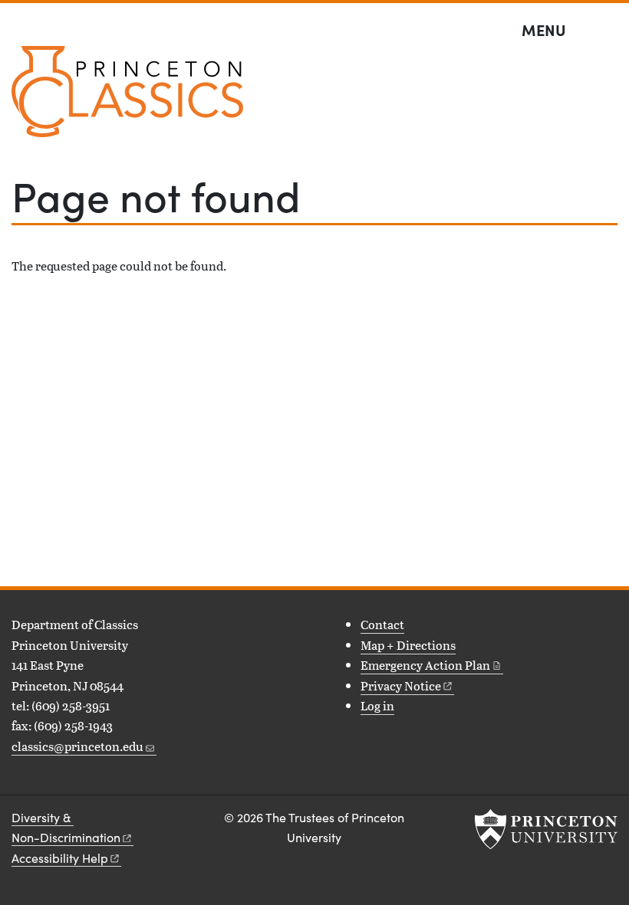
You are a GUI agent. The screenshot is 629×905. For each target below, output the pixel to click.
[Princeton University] (546, 829)
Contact (382, 624)
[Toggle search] (607, 30)
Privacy (401, 685)
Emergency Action (425, 665)
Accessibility (60, 858)
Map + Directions (408, 645)
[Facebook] (21, 781)
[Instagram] (44, 781)
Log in (377, 705)
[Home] (127, 97)
